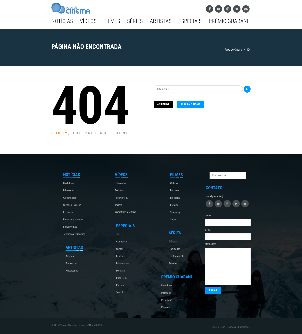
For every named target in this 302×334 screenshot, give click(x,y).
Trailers (118, 205)
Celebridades (69, 197)
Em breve (174, 190)
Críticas (174, 183)
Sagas (173, 219)
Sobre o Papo (218, 327)
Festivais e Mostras (73, 219)
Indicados (166, 292)
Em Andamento (176, 256)
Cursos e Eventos (72, 205)
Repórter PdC (121, 197)
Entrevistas (71, 263)
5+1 (118, 234)
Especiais (190, 21)
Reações (165, 307)
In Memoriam (122, 263)
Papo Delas (122, 278)
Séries (135, 21)
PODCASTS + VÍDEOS (125, 212)
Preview (120, 285)
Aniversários (72, 270)
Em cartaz (175, 197)
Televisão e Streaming (74, 234)
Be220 (98, 325)
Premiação (166, 300)
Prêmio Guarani (228, 21)
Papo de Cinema (67, 325)
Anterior (163, 104)
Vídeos (88, 21)
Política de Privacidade (238, 327)
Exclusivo (68, 212)
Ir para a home (190, 104)
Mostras (120, 270)
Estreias (174, 205)
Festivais (120, 256)
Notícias (62, 21)
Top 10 (119, 292)
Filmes (111, 21)
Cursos (120, 248)
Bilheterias (68, 190)
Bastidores (68, 183)
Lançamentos (70, 226)
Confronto (121, 241)
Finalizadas (174, 248)
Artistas (160, 21)
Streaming (175, 212)
